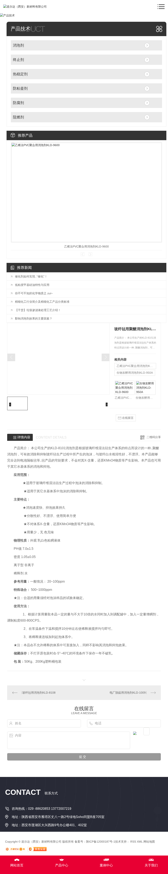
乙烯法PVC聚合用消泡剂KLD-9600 (86, 246)
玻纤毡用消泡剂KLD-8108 (39, 692)
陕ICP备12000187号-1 (100, 841)
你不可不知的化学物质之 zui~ (34, 293)
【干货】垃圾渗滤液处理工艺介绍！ (38, 310)
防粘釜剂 (20, 88)
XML (140, 841)
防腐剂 (18, 103)
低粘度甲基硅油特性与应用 (32, 284)
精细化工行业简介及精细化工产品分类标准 (42, 301)
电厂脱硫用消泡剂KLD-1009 (128, 692)
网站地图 (149, 841)
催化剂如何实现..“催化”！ (31, 276)
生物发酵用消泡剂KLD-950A (135, 372)
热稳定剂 (20, 74)
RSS (133, 841)
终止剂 (18, 60)
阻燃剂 (18, 117)
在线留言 (127, 417)
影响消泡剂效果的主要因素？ (33, 318)
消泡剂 (18, 45)
